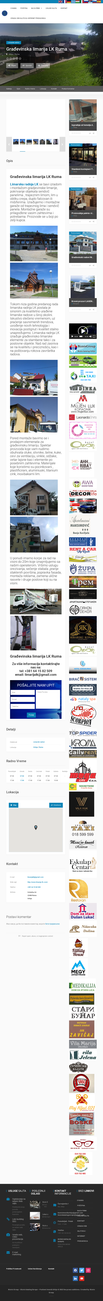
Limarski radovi (39, 742)
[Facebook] (75, 1270)
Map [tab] (14, 805)
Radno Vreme (30, 89)
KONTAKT (64, 8)
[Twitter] (81, 1270)
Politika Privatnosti (13, 1269)
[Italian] (82, 1)
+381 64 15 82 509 (34, 887)
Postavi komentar (68, 89)
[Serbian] (90, 1)
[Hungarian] (77, 1)
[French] (65, 1)
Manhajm (47, 1217)
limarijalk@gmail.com (35, 877)
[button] (83, 331)
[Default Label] (75, 1278)
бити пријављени (52, 924)
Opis (18, 89)
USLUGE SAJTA (51, 8)
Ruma (17, 54)
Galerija (9, 89)
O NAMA (14, 8)
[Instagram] (88, 1270)
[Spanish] (99, 1)
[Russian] (86, 1)
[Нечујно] (90, 336)
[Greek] (73, 1)
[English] (60, 1)
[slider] (81, 336)
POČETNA (24, 8)
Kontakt (54, 89)
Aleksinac (47, 1228)
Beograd (76, 303)
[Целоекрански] (94, 336)
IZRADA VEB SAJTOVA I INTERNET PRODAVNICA (28, 18)
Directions (57, 805)
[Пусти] (72, 336)
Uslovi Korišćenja (35, 1269)
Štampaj (44, 66)
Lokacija (43, 89)
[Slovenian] (95, 1)
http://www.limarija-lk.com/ (38, 882)
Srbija (11, 54)
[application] (83, 331)
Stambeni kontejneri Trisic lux (86, 169)
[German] (69, 1)
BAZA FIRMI (35, 8)
